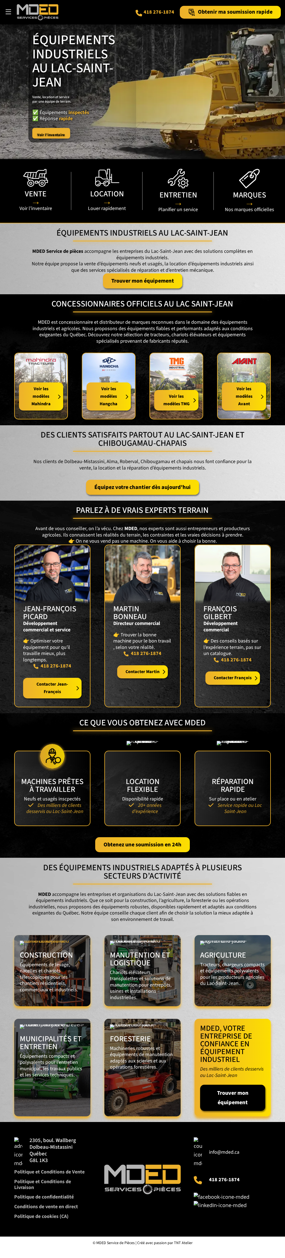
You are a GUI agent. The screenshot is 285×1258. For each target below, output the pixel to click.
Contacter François (233, 678)
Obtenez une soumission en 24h (142, 845)
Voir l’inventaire (51, 134)
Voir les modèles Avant (244, 396)
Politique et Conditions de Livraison (42, 1184)
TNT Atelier (183, 1243)
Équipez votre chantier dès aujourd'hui (142, 487)
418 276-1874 (159, 12)
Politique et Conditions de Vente (49, 1171)
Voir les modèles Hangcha (108, 396)
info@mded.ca (224, 1152)
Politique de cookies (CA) (41, 1216)
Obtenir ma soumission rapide (235, 12)
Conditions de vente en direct (46, 1206)
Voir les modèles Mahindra (41, 396)
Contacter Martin (142, 672)
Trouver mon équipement (142, 281)
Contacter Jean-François (52, 688)
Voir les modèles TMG (176, 400)
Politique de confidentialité (44, 1196)
